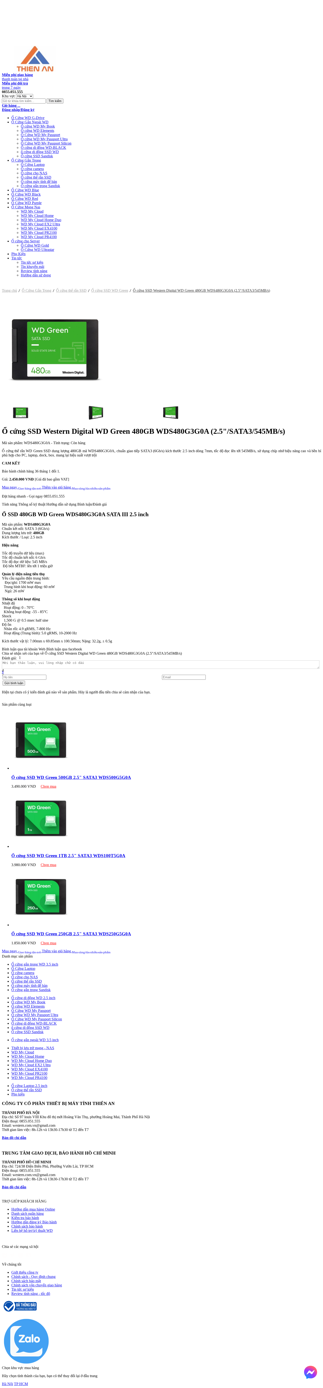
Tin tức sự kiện (32, 262)
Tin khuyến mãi (32, 267)
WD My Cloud (32, 211)
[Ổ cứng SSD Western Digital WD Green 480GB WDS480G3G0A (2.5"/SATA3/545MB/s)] (55, 401)
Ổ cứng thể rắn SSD (36, 177)
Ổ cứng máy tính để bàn (39, 182)
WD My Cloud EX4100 (39, 228)
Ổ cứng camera (32, 169)
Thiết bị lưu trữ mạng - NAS (32, 1048)
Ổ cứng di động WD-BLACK (43, 148)
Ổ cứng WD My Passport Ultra (44, 139)
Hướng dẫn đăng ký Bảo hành (34, 1222)
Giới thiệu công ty (24, 1272)
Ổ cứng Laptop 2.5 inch (29, 1086)
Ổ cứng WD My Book (38, 126)
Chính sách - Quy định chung (33, 1277)
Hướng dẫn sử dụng (36, 275)
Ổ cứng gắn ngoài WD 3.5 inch (35, 1040)
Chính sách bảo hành (27, 1226)
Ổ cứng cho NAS (34, 173)
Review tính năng (34, 271)
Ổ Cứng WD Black (26, 194)
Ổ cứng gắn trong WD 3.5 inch (34, 964)
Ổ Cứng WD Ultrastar (37, 250)
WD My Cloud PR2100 (39, 233)
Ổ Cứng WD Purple (26, 203)
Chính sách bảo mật (26, 1281)
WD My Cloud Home (37, 216)
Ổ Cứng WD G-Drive (27, 118)
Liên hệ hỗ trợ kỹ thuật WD (32, 1231)
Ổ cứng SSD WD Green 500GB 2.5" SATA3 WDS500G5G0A (71, 777)
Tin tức (16, 258)
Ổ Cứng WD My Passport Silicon (46, 143)
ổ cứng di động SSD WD (40, 152)
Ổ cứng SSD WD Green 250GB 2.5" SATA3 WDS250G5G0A (71, 933)
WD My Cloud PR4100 (39, 237)
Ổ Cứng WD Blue (25, 190)
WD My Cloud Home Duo (41, 220)
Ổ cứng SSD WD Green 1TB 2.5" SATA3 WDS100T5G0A (68, 855)
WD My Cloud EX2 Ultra (40, 224)
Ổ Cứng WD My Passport (40, 135)
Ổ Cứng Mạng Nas (25, 207)
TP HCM (21, 1384)
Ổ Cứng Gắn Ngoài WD (29, 122)
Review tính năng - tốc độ (30, 1294)
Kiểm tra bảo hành (25, 1218)
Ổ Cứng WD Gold (35, 245)
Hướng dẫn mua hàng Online (33, 1209)
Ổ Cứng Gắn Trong (26, 160)
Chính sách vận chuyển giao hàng (36, 1285)
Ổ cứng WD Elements (37, 131)
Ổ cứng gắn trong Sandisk (40, 186)
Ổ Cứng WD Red (24, 199)
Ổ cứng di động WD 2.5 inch (33, 998)
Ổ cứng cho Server (25, 241)
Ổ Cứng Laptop (33, 165)
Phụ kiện (18, 1094)
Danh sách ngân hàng (27, 1214)
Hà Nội (7, 1384)
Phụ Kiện (18, 254)
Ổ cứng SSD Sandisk (37, 156)
